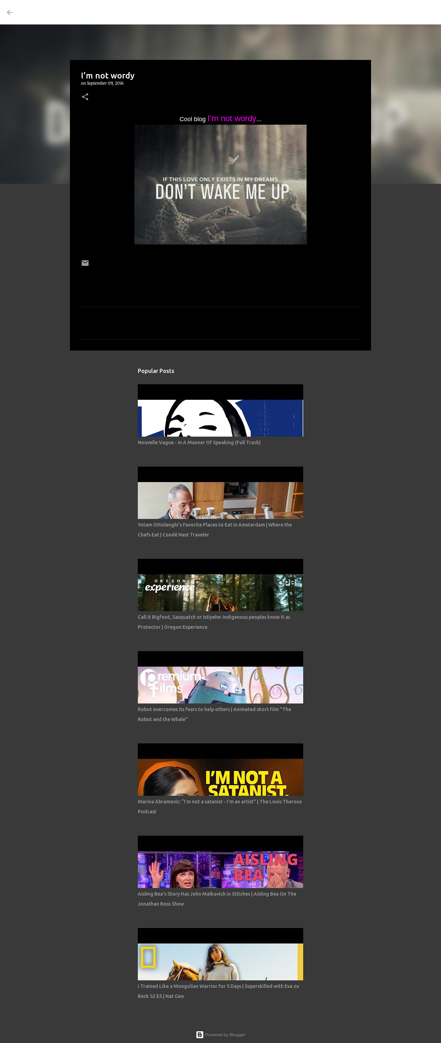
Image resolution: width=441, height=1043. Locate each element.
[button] (85, 97)
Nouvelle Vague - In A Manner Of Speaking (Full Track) (199, 442)
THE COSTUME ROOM (81, 12)
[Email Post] (85, 265)
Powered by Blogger (225, 1034)
